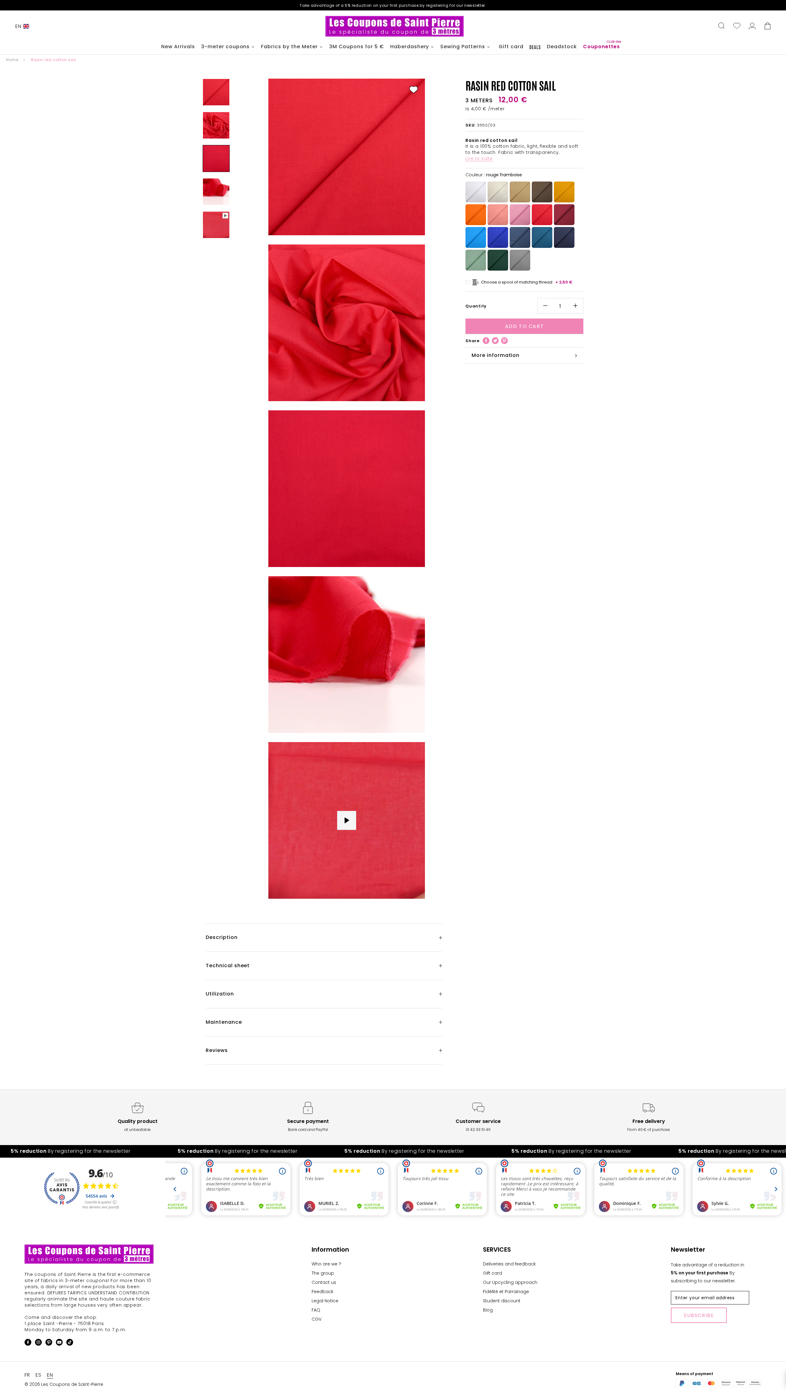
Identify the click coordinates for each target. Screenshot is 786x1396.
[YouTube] (59, 1343)
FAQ (316, 1310)
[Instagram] (38, 1343)
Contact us (324, 1282)
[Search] (721, 26)
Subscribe (699, 1315)
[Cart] (767, 26)
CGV (316, 1319)
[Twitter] (495, 340)
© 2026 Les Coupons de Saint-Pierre (64, 1384)
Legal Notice (325, 1301)
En (18, 26)
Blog (488, 1310)
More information (495, 355)
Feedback (322, 1291)
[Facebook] (486, 340)
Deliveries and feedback (509, 1264)
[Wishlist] (737, 26)
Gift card (492, 1273)
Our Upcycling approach (510, 1282)
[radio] (475, 192)
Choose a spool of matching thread (527, 282)
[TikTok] (69, 1343)
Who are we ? (326, 1264)
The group (323, 1273)
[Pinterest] (504, 340)
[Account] (752, 26)
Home (12, 59)
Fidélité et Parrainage (506, 1291)
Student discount (501, 1301)
